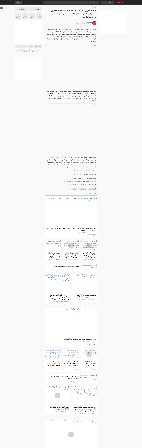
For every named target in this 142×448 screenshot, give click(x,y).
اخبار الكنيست (89, 7)
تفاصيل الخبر (92, 235)
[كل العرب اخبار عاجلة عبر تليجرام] (33, 2)
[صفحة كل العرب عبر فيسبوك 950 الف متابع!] (37, 2)
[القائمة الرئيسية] (126, 2)
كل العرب (89, 22)
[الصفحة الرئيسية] (120, 2)
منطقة (110, 2)
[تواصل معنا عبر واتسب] (27, 2)
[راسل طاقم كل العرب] (30, 2)
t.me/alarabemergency (79, 178)
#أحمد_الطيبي (92, 189)
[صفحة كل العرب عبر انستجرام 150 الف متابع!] (40, 2)
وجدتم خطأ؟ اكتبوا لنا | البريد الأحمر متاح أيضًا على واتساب (82, 170)
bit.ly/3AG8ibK (67, 181)
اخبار (93, 232)
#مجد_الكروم (83, 189)
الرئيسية (94, 7)
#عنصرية (74, 189)
